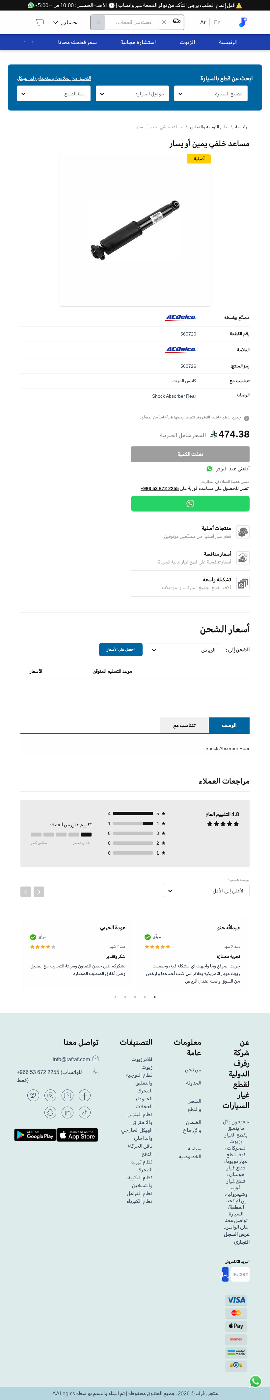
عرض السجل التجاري (237, 1238)
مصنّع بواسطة (237, 317)
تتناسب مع (240, 381)
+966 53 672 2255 (160, 488)
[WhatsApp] (190, 504)
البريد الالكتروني (237, 1261)
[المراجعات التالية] (39, 892)
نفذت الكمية (190, 454)
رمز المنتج (240, 366)
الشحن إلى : (238, 649)
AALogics (63, 1393)
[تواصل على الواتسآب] (255, 1385)
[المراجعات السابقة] (25, 892)
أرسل (225, 1274)
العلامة (243, 350)
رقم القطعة (240, 334)
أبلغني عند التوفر (233, 468)
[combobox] (242, 94)
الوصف (243, 395)
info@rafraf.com (71, 1059)
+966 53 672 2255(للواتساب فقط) (49, 1076)
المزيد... (176, 381)
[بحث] (98, 22)
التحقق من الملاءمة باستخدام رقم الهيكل (54, 78)
